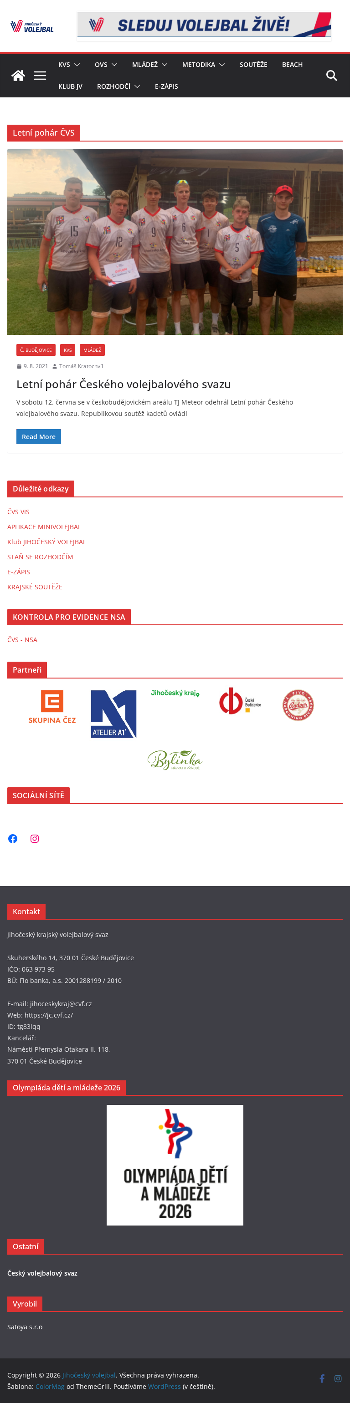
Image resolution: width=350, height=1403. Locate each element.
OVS (101, 64)
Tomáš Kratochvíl (81, 366)
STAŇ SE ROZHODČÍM (40, 556)
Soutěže (254, 64)
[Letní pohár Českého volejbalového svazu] (175, 242)
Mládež (145, 64)
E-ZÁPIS (18, 571)
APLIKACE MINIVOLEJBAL (44, 526)
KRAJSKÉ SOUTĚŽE (34, 586)
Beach (292, 64)
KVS (64, 64)
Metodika (198, 64)
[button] (75, 64)
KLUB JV (70, 86)
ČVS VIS (18, 511)
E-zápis (166, 86)
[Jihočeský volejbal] (18, 75)
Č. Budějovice (36, 350)
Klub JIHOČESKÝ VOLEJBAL (46, 541)
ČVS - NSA (22, 639)
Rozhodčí (113, 86)
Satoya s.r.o (24, 1326)
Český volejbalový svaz (42, 1273)
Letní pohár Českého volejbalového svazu (123, 383)
